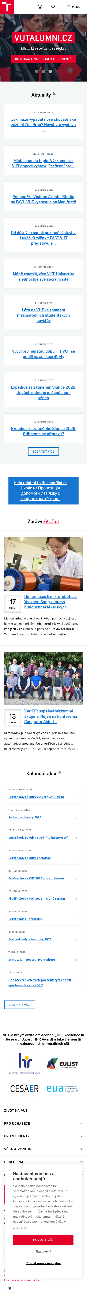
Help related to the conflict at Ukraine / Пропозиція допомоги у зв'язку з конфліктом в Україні (40, 490)
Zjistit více (20, 1228)
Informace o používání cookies (22, 1280)
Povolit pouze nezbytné (43, 1263)
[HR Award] (9, 1287)
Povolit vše (43, 1240)
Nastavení (43, 1251)
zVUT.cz (51, 521)
